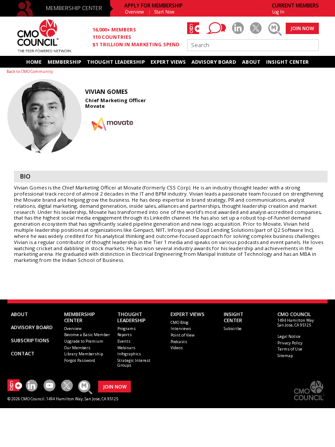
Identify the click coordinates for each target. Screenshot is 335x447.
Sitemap (285, 355)
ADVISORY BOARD (213, 61)
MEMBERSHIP (64, 61)
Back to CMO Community (30, 71)
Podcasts (179, 341)
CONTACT (22, 353)
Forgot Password (79, 360)
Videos (177, 348)
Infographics (129, 354)
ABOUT (251, 61)
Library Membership (83, 354)
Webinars (126, 348)
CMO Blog (179, 322)
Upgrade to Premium (83, 341)
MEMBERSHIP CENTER (74, 8)
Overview (134, 12)
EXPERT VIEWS (168, 61)
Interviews (181, 328)
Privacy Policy (290, 343)
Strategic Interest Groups (133, 363)
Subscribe (233, 328)
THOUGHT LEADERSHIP (116, 61)
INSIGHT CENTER (287, 61)
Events (123, 341)
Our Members (77, 348)
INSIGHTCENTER (233, 317)
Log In (278, 12)
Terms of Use (289, 349)
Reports (124, 334)
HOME (33, 61)
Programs (126, 328)
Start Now (164, 12)
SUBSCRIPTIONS (30, 340)
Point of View (183, 335)
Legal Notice (289, 336)
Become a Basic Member (87, 334)
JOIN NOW (302, 28)
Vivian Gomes (106, 92)
